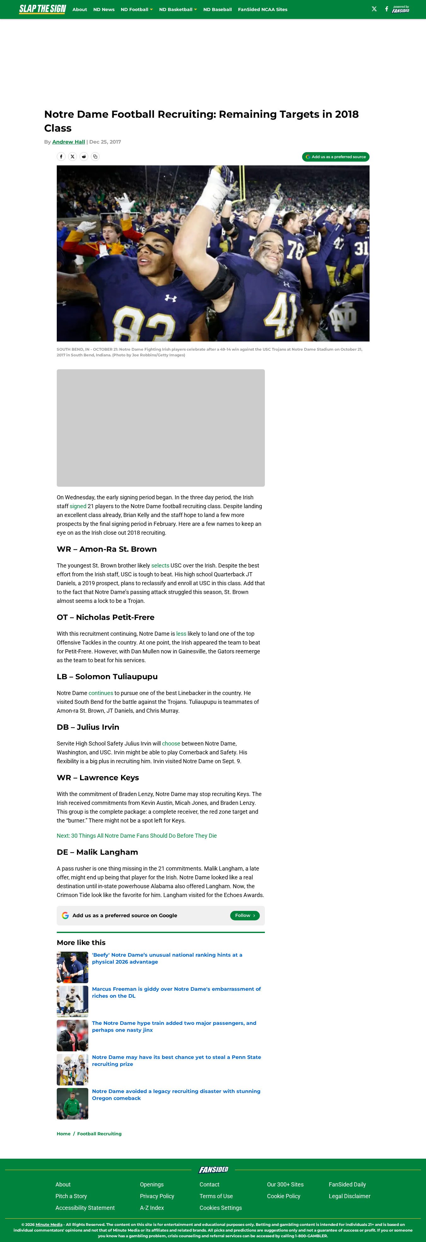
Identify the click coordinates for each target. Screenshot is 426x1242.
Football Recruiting (99, 1134)
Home (64, 1134)
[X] (374, 8)
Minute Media (49, 1224)
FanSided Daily (347, 1184)
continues (101, 693)
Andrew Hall (68, 142)
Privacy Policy (157, 1196)
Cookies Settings (221, 1207)
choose (171, 743)
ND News (103, 9)
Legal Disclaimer (350, 1196)
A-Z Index (152, 1207)
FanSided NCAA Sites (262, 9)
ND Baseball (217, 9)
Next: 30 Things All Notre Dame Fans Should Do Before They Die (137, 835)
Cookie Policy (284, 1196)
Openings (152, 1184)
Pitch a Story (71, 1196)
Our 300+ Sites (285, 1184)
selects (160, 565)
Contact (209, 1184)
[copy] (95, 156)
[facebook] (386, 8)
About (80, 9)
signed (79, 506)
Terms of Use (216, 1196)
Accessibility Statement (85, 1207)
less (181, 633)
